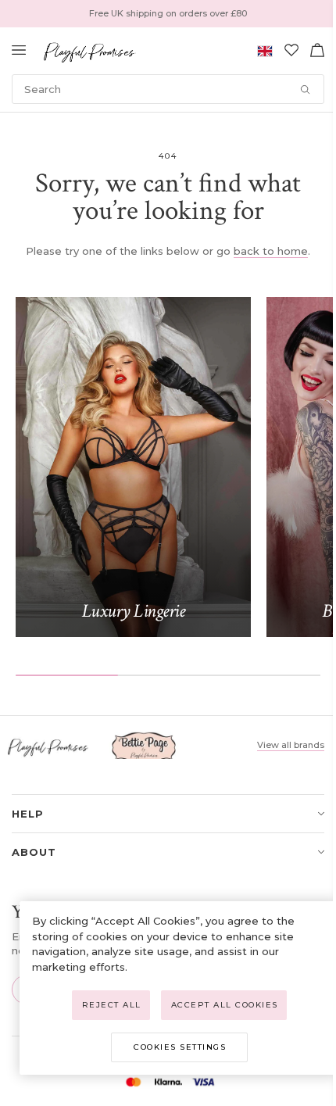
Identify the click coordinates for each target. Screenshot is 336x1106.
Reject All (111, 1005)
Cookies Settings (180, 1047)
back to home (271, 251)
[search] (168, 89)
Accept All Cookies (224, 1005)
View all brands (290, 744)
